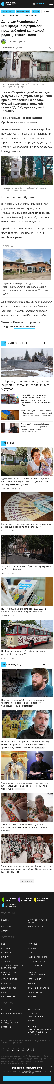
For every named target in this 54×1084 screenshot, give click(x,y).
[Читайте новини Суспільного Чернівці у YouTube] (13, 1050)
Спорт (4, 992)
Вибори (5, 957)
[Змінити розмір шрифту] (50, 48)
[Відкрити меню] (51, 3)
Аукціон (36, 11)
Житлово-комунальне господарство (13, 966)
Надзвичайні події (38, 957)
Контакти (6, 1009)
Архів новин (34, 1009)
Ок (27, 1078)
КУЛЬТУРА (6, 926)
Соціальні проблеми (39, 988)
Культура (33, 948)
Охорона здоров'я (37, 961)
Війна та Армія (35, 992)
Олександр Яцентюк (16, 41)
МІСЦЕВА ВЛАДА (8, 11)
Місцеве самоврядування (12, 15)
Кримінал (6, 948)
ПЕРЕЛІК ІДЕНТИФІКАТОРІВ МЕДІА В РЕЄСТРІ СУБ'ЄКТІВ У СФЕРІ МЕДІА (39, 1030)
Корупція (33, 944)
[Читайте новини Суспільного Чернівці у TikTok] (33, 1050)
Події (4, 944)
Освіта (31, 952)
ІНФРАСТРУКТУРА (23, 11)
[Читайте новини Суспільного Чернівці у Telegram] (18, 1050)
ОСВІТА (4, 931)
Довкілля (6, 961)
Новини (5, 920)
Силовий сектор (10, 979)
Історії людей (35, 979)
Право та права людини (9, 973)
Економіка (7, 952)
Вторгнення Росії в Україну (38, 921)
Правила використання (35, 1014)
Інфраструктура (31, 15)
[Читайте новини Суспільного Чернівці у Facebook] (3, 1050)
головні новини (24, 326)
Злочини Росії (8, 988)
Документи (34, 1020)
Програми (6, 1027)
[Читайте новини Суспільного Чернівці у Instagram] (8, 1050)
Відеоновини (8, 996)
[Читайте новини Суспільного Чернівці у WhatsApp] (28, 1050)
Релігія (31, 983)
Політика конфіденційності (10, 1021)
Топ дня (46, 11)
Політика (6, 983)
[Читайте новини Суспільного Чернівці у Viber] (23, 1050)
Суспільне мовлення (12, 1013)
